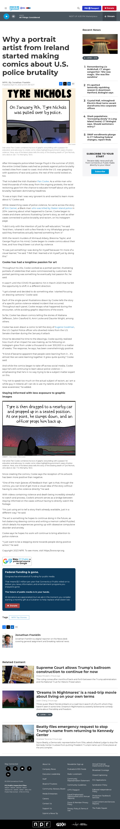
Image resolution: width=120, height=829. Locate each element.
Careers (46, 799)
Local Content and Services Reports (103, 803)
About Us (46, 764)
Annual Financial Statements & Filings (100, 765)
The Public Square (99, 808)
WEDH (7, 787)
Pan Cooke (43, 181)
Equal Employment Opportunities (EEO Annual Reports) (78, 796)
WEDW (18, 787)
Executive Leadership (51, 774)
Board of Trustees (50, 784)
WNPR (16, 790)
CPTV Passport (73, 790)
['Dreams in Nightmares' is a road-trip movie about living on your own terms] (18, 699)
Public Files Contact (11, 792)
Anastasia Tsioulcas (44, 739)
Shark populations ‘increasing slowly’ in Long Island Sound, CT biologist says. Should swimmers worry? (102, 121)
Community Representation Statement (78, 780)
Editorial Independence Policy (101, 791)
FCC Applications (99, 780)
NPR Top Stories (19, 617)
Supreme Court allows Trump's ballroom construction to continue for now (73, 669)
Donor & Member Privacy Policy (77, 803)
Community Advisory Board (54, 789)
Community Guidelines (76, 785)
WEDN (12, 787)
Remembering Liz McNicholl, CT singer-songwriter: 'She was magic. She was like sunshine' (99, 72)
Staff (44, 779)
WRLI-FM (28, 790)
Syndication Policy (99, 785)
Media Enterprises (50, 794)
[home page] (20, 8)
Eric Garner (11, 208)
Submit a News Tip (50, 813)
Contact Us (47, 804)
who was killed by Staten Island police (51, 208)
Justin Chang (41, 701)
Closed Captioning (99, 775)
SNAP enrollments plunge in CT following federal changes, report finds (101, 137)
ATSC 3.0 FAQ (24, 792)
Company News (49, 769)
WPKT (21, 790)
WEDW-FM (9, 790)
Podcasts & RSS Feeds (76, 769)
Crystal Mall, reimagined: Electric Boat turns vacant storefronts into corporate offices (101, 104)
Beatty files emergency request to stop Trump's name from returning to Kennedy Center (75, 731)
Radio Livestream (74, 774)
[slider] (17, 16)
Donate (110, 8)
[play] (6, 16)
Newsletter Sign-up (75, 764)
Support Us (47, 809)
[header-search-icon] (78, 8)
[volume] (13, 16)
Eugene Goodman (64, 327)
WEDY (24, 787)
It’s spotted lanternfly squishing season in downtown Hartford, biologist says (100, 89)
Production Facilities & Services (101, 797)
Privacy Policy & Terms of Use (77, 810)
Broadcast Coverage (100, 770)
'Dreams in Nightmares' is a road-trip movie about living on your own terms (76, 694)
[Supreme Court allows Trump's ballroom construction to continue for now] (18, 674)
